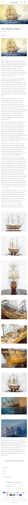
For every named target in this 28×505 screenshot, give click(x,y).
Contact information (15, 500)
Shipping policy (14, 502)
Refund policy (24, 500)
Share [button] (4, 35)
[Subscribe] (20, 486)
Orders (4, 474)
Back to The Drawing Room (15, 461)
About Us (5, 467)
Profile (4, 470)
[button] (2, 2)
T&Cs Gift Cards (7, 477)
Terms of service (6, 500)
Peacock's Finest (11, 497)
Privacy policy (20, 497)
